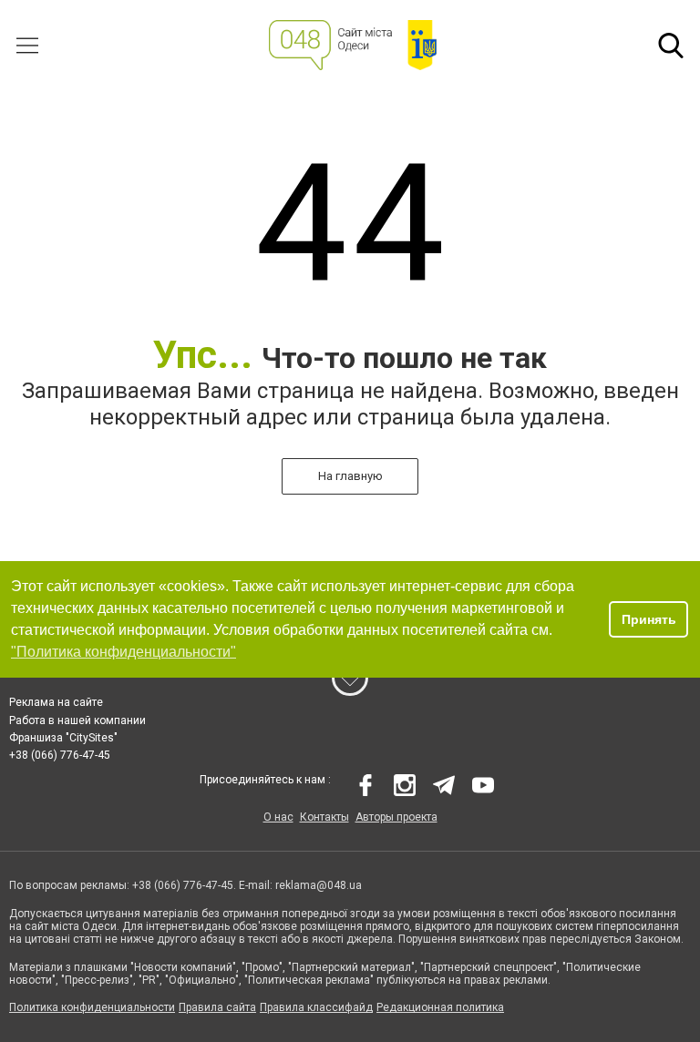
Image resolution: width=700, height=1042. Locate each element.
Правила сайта (217, 1007)
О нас (278, 817)
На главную (350, 476)
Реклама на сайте (56, 702)
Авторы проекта (396, 817)
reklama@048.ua (318, 885)
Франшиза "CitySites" (63, 737)
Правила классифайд (316, 1007)
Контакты (324, 817)
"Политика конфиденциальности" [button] (123, 651)
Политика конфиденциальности (92, 1007)
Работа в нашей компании (77, 720)
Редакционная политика (440, 1007)
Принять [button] (649, 619)
